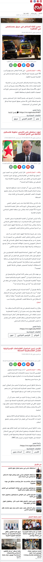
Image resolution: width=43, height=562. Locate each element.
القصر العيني (27, 118)
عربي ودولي (34, 13)
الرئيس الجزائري (23, 335)
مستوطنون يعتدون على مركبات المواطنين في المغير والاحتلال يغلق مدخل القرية (18, 489)
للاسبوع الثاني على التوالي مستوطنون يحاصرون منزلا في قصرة (18, 496)
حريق (16, 118)
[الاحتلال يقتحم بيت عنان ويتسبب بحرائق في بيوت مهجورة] (38, 483)
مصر (37, 118)
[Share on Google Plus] (28, 65)
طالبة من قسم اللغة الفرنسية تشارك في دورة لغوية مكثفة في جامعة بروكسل (32, 534)
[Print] (11, 65)
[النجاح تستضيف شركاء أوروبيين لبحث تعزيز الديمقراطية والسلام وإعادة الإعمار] (31, 544)
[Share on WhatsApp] (15, 65)
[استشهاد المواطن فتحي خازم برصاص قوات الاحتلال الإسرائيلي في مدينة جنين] (38, 476)
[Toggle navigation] (31, 1)
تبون (11, 335)
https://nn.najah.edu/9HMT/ (30, 112)
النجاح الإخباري (38, 7)
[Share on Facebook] (32, 65)
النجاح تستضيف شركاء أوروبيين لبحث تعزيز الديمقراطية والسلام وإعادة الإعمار (32, 554)
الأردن (36, 451)
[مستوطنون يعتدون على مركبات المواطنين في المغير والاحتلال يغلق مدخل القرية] (38, 489)
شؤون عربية (26, 13)
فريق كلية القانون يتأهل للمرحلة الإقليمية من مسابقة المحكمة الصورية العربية (11, 534)
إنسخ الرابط (12, 112)
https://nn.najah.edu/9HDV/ (30, 329)
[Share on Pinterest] (19, 65)
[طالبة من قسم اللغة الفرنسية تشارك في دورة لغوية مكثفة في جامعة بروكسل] (31, 524)
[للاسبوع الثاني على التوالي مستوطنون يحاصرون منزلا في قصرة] (38, 496)
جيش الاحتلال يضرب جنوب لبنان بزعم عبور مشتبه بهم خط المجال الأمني (18, 509)
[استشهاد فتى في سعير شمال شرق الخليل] (38, 469)
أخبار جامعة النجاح (35, 517)
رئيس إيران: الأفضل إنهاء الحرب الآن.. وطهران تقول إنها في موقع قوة (19, 502)
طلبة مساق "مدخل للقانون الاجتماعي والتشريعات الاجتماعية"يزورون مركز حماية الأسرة (11, 554)
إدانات (28, 451)
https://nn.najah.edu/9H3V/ (30, 445)
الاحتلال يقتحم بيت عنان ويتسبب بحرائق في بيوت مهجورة (19, 482)
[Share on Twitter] (24, 65)
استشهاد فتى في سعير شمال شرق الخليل (21, 468)
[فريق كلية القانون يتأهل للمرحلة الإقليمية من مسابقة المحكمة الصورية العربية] (11, 524)
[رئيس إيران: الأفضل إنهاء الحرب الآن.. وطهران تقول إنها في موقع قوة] (38, 503)
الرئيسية (40, 13)
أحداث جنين (17, 451)
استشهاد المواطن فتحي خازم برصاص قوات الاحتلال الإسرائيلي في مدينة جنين (19, 476)
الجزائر (36, 335)
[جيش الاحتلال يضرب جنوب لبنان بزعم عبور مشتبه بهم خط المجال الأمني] (38, 509)
